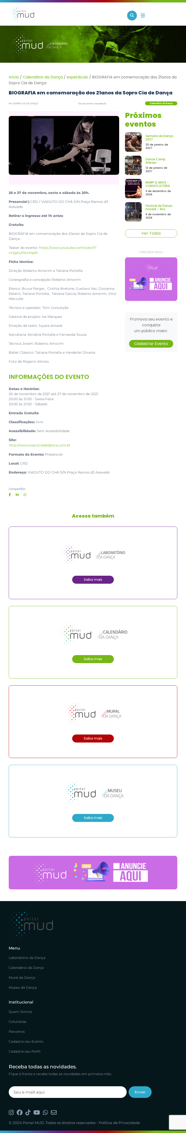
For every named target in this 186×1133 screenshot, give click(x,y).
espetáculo (77, 77)
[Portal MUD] (66, 15)
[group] (151, 279)
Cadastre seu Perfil (24, 1051)
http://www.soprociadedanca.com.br (39, 445)
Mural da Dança (22, 977)
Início (14, 77)
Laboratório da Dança (27, 958)
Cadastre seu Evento (26, 1041)
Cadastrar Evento (151, 343)
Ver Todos (151, 233)
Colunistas (17, 1021)
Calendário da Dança (43, 77)
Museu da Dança (23, 987)
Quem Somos (20, 1012)
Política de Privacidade (119, 1122)
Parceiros (17, 1031)
